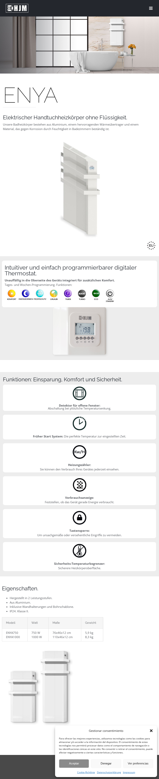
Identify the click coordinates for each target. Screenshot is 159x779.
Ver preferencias (138, 763)
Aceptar (74, 763)
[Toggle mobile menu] (151, 8)
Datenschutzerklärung (109, 772)
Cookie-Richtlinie (86, 772)
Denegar (106, 763)
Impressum (129, 772)
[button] (151, 731)
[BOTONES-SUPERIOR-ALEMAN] (60, 288)
